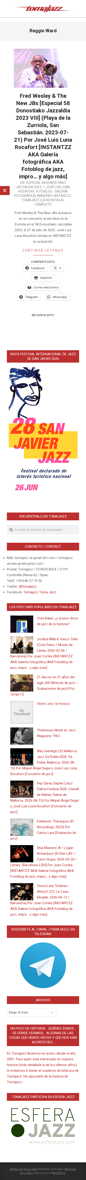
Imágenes (45, 196)
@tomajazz (27, 586)
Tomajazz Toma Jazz (39, 592)
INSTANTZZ (62, 196)
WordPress (58, 1173)
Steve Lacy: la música (53, 704)
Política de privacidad (24, 1169)
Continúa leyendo (43, 250)
